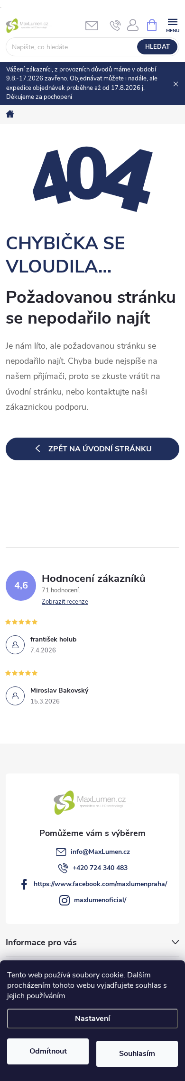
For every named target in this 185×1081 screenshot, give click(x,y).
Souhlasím (137, 1053)
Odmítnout (48, 1051)
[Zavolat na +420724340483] (115, 25)
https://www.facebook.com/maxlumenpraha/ (100, 883)
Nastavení (92, 1018)
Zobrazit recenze (65, 602)
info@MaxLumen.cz (100, 851)
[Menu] (172, 24)
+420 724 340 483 (100, 867)
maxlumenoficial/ (100, 900)
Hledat (157, 47)
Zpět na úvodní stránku (100, 449)
